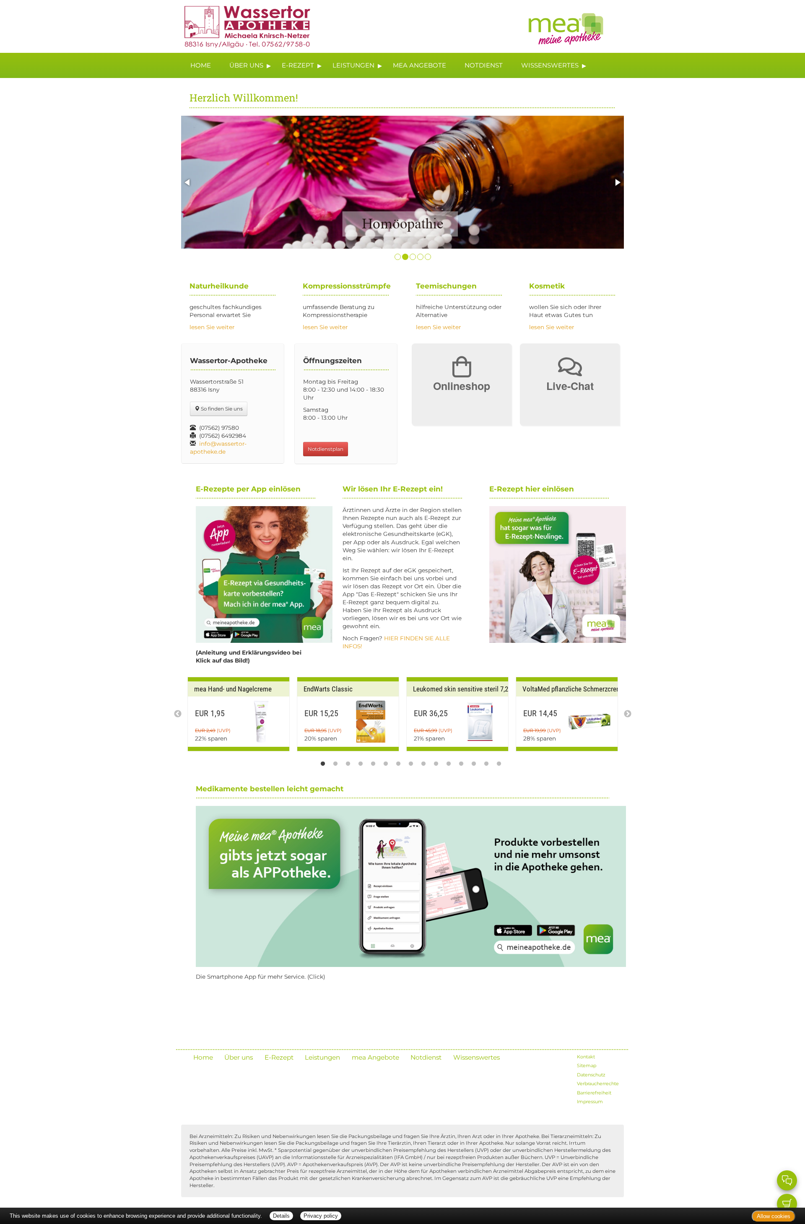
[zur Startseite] (243, 25)
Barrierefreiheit (594, 1093)
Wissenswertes (550, 65)
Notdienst (484, 65)
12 (461, 762)
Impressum (590, 1101)
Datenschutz (591, 1075)
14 (486, 762)
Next (627, 714)
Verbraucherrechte (598, 1083)
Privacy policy (321, 1216)
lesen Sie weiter (212, 327)
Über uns (246, 65)
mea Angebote (419, 65)
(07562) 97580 (219, 427)
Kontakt (586, 1057)
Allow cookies (773, 1216)
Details (281, 1216)
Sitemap (586, 1065)
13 (474, 762)
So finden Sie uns (221, 408)
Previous (178, 714)
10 (436, 762)
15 (499, 762)
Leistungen (353, 65)
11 (448, 762)
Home (200, 65)
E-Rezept (298, 65)
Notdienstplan (325, 449)
